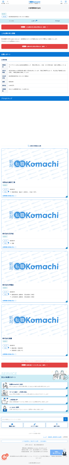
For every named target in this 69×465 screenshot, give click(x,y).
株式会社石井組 (8, 233)
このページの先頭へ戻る (34, 433)
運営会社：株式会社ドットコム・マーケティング (34, 448)
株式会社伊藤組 (8, 285)
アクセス (57, 21)
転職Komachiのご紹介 (16, 384)
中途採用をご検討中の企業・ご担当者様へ (35, 441)
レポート (34, 21)
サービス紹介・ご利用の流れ (18, 392)
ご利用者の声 (14, 400)
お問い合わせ (29, 445)
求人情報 (3, 3)
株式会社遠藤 (7, 338)
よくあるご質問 (14, 407)
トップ (45, 437)
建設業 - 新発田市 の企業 (54, 437)
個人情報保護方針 (39, 445)
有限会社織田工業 (9, 182)
